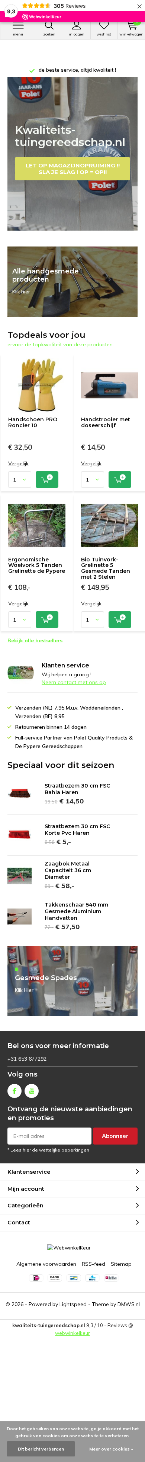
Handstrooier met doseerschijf (105, 422)
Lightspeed (73, 1304)
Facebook (14, 1091)
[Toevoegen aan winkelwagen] (47, 479)
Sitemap (121, 1264)
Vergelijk (18, 463)
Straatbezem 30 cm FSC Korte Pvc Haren (77, 829)
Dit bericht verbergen (41, 1449)
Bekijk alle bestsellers (34, 640)
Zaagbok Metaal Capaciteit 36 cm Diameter (68, 870)
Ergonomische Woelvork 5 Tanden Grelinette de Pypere (36, 565)
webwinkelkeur (72, 1333)
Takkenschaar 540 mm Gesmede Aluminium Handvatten (76, 911)
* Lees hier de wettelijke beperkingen (48, 1150)
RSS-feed (93, 1264)
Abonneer (115, 1135)
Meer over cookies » (111, 1449)
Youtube (32, 1091)
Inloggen (76, 34)
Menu (18, 34)
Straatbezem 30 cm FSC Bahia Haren (77, 789)
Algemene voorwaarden (46, 1264)
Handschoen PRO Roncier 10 (32, 422)
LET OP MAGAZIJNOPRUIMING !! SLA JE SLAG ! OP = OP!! (73, 169)
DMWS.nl (128, 1304)
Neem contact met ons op (74, 682)
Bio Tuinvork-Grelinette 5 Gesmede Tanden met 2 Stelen (105, 568)
